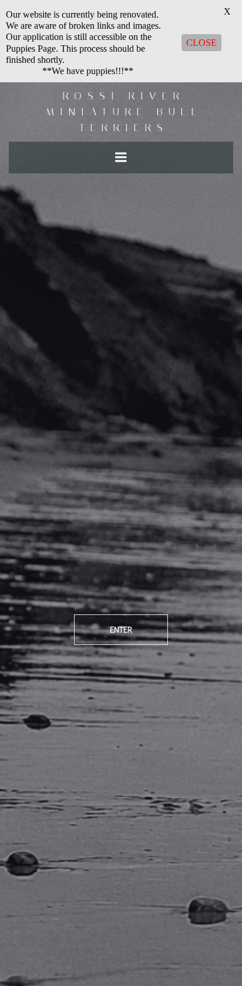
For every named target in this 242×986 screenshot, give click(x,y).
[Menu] (121, 158)
